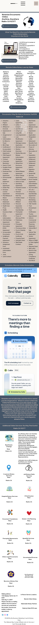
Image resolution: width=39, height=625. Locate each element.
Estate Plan (6, 187)
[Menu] (36, 3)
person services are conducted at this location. (9, 605)
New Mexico (19, 93)
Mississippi (19, 80)
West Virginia (31, 97)
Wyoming (31, 101)
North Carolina (19, 97)
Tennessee (31, 86)
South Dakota (31, 84)
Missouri (19, 81)
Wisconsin (31, 99)
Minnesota (19, 78)
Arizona (5, 75)
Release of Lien (33, 127)
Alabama (6, 72)
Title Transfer (32, 204)
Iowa (5, 96)
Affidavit (5, 125)
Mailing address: (6, 594)
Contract (5, 159)
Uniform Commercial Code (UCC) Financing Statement (32, 222)
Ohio (18, 101)
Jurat (4, 254)
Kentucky (6, 99)
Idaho (6, 91)
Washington (31, 94)
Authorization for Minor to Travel (7, 141)
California (6, 78)
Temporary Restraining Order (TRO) (32, 200)
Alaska (6, 73)
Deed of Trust (7, 165)
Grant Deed (6, 204)
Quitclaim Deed (20, 240)
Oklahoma (19, 103)
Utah (31, 90)
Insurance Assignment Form (6, 244)
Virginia (31, 93)
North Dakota (19, 99)
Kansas (6, 98)
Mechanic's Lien (20, 147)
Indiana (5, 94)
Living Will (18, 133)
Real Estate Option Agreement (32, 123)
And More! (32, 260)
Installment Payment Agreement (6, 238)
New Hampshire (18, 89)
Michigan (19, 76)
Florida (6, 86)
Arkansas (6, 76)
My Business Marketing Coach (19, 618)
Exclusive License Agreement (6, 192)
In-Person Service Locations (29, 594)
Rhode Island (31, 77)
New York (19, 94)
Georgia (6, 88)
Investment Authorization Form (7, 250)
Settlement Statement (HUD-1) (32, 165)
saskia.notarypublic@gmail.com (14, 3)
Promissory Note (21, 228)
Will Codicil (32, 248)
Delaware (6, 85)
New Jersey (19, 91)
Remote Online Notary (30, 599)
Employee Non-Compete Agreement (7, 173)
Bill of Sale (6, 145)
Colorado (6, 80)
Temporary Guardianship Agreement (33, 194)
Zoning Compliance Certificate (32, 256)
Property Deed (20, 238)
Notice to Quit (20, 181)
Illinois (6, 93)
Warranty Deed (33, 246)
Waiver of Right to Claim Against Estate (33, 242)
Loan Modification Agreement (19, 139)
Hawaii (6, 90)
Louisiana (6, 101)
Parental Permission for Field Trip (20, 194)
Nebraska (19, 85)
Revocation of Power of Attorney (33, 147)
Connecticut (6, 82)
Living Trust (19, 131)
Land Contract (7, 256)
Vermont (31, 91)
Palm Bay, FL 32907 (7, 599)
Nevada (18, 86)
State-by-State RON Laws (29, 608)
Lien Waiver (19, 129)
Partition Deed (20, 198)
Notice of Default (21, 179)
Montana (19, 83)
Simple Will (32, 173)
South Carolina (31, 80)
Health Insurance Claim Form (7, 212)
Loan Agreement (21, 135)
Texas (31, 88)
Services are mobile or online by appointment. (9, 609)
